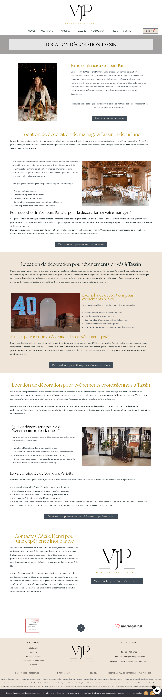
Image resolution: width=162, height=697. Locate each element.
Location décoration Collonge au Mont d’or (45, 687)
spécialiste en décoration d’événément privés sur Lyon (88, 350)
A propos (65, 31)
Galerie (82, 31)
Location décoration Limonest (31, 679)
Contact (127, 31)
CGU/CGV (93, 673)
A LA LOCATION (98, 31)
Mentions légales (63, 673)
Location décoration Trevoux (72, 679)
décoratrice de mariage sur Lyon (54, 222)
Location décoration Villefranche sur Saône (138, 679)
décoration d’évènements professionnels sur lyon (67, 479)
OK (146, 693)
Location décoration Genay (93, 679)
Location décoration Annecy (112, 679)
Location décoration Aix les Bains (150, 687)
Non (152, 693)
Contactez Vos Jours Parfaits (38, 587)
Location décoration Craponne (75, 683)
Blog (115, 31)
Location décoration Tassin (10, 679)
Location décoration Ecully (52, 679)
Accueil (31, 31)
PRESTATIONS (46, 31)
